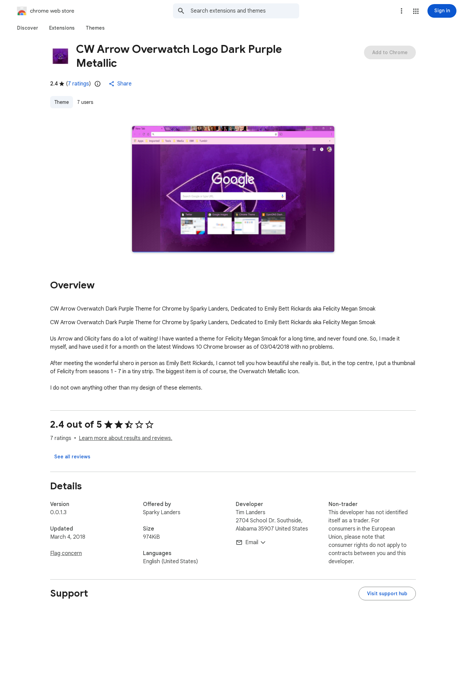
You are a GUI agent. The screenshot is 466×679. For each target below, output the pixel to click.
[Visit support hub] (387, 593)
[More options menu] (401, 11)
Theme (61, 102)
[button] (416, 11)
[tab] (28, 28)
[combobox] (245, 11)
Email (251, 542)
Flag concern (66, 553)
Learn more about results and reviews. (125, 438)
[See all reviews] (72, 456)
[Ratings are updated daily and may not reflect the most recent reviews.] (97, 84)
